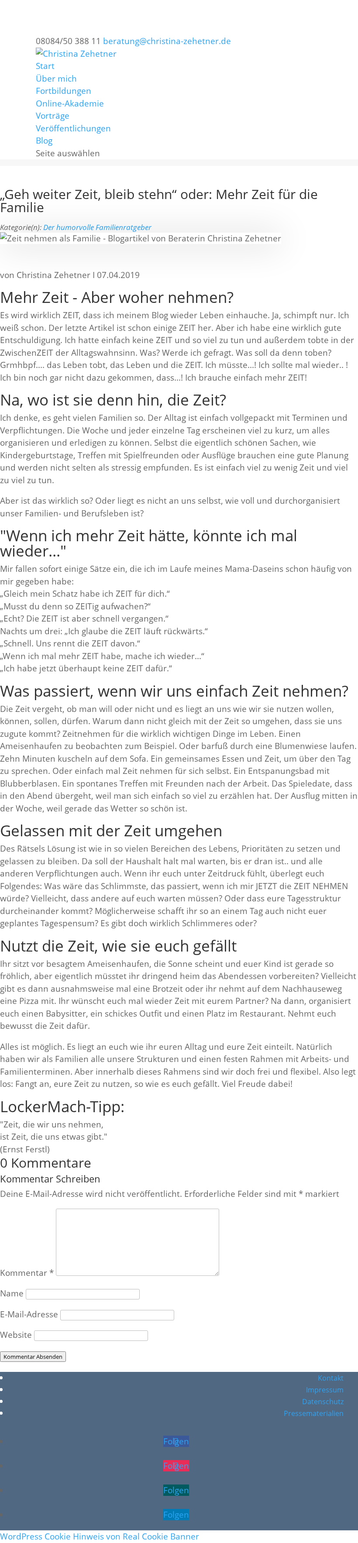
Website (16, 1334)
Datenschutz (323, 1401)
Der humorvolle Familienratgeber (97, 227)
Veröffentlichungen (73, 128)
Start (45, 66)
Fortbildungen (63, 90)
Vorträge (52, 115)
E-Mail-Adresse (29, 1314)
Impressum (325, 1390)
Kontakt (331, 1378)
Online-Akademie (70, 103)
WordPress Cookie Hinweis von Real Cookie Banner (99, 1536)
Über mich (56, 78)
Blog (44, 140)
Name (12, 1293)
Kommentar (27, 1272)
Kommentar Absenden (32, 1357)
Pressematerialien (314, 1413)
